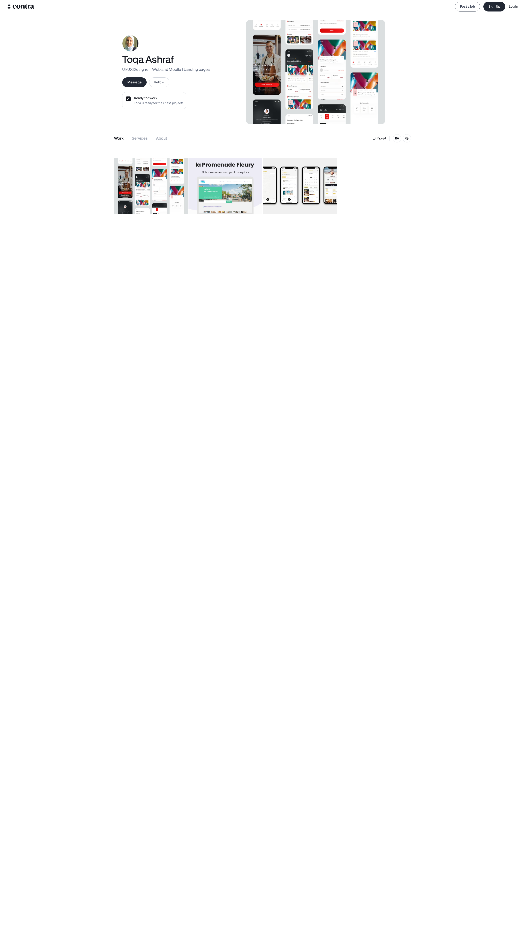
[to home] (20, 6)
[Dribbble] (407, 138)
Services (140, 138)
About (161, 138)
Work (119, 138)
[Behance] (397, 138)
